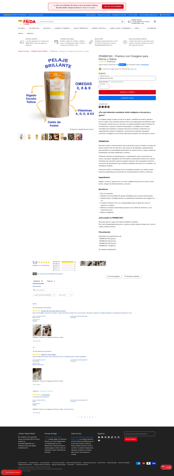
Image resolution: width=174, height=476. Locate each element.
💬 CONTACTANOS (165, 15)
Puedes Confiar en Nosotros (42, 464)
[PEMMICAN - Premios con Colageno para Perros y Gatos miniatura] (21, 136)
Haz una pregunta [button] (114, 276)
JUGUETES (47, 28)
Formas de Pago (111, 462)
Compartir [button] (37, 341)
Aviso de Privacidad (123, 462)
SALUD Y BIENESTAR (81, 28)
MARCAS (30, 33)
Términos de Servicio (82, 464)
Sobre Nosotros (22, 462)
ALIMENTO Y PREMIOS (62, 28)
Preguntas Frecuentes (104, 15)
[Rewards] (11, 472)
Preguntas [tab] (50, 281)
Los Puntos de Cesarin (58, 462)
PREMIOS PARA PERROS (39, 51)
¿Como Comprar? (45, 462)
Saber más (134, 69)
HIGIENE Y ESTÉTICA (99, 28)
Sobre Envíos (101, 462)
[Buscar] (122, 22)
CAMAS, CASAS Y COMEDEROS (120, 28)
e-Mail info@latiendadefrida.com (148, 15)
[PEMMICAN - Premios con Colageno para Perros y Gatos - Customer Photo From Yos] (103, 263)
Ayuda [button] (168, 467)
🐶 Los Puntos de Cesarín (36, 15)
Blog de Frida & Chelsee (59, 464)
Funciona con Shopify (24, 470)
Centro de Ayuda (90, 15)
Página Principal (23, 51)
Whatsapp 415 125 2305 (119, 15)
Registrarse (131, 439)
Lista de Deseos (33, 462)
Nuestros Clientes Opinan (74, 462)
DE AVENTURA (34, 28)
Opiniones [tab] (37, 281)
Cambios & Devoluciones (25, 464)
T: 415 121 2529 (132, 15)
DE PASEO (21, 28)
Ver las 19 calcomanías (113, 6)
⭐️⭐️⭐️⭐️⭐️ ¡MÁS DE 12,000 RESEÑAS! (15, 15)
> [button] (95, 417)
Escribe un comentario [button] (133, 276)
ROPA (137, 28)
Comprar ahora (127, 98)
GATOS (20, 33)
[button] (166, 467)
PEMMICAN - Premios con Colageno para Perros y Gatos (48, 337)
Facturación (71, 464)
